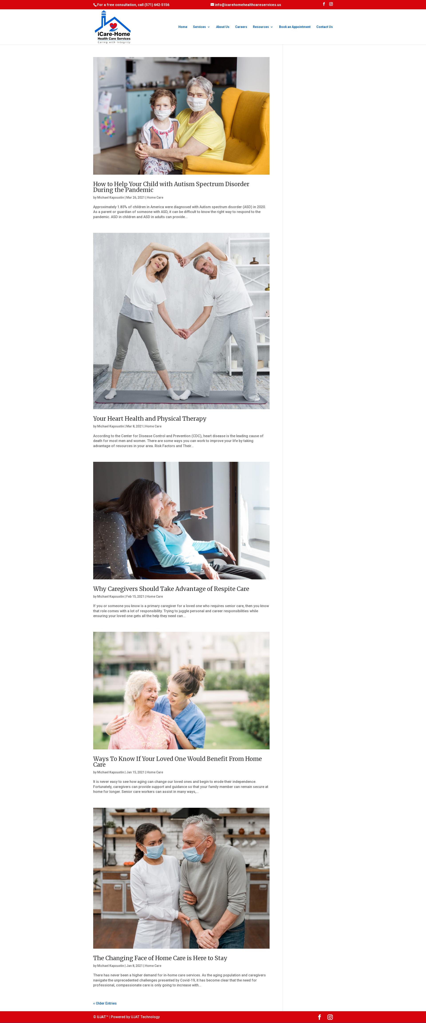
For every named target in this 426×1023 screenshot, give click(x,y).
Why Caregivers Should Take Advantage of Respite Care (171, 588)
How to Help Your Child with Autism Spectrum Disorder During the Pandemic (171, 187)
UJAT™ (103, 1017)
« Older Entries (105, 1003)
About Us (222, 27)
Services (199, 27)
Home (182, 27)
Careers (241, 27)
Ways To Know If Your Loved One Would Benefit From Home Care (177, 761)
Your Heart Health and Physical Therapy (150, 418)
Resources (261, 27)
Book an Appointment (295, 27)
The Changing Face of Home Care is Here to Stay (160, 958)
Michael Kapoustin (110, 197)
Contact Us (324, 27)
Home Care (155, 197)
